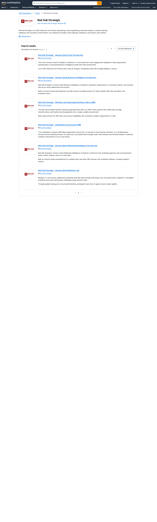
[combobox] (64, 3)
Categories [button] (14, 7)
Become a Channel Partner (102, 7)
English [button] (125, 3)
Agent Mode (115, 3)
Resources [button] (53, 7)
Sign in (134, 3)
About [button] (3, 7)
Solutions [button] (42, 7)
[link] (51, 13)
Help (154, 7)
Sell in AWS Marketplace (121, 7)
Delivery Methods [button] (28, 7)
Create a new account (148, 3)
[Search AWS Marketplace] (99, 3)
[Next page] (114, 48)
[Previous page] (108, 48)
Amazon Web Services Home (140, 7)
